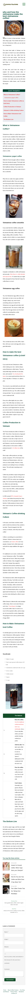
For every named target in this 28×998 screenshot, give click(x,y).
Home (4, 990)
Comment (6, 969)
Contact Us (14, 993)
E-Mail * (6, 939)
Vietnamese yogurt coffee (11, 97)
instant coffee (14, 541)
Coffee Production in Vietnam (12, 106)
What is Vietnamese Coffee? (12, 94)
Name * (6, 932)
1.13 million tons (16, 448)
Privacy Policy (13, 991)
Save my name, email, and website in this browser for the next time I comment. (13, 960)
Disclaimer (21, 991)
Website (6, 947)
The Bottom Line (8, 119)
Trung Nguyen (12, 606)
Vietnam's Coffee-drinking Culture (14, 110)
